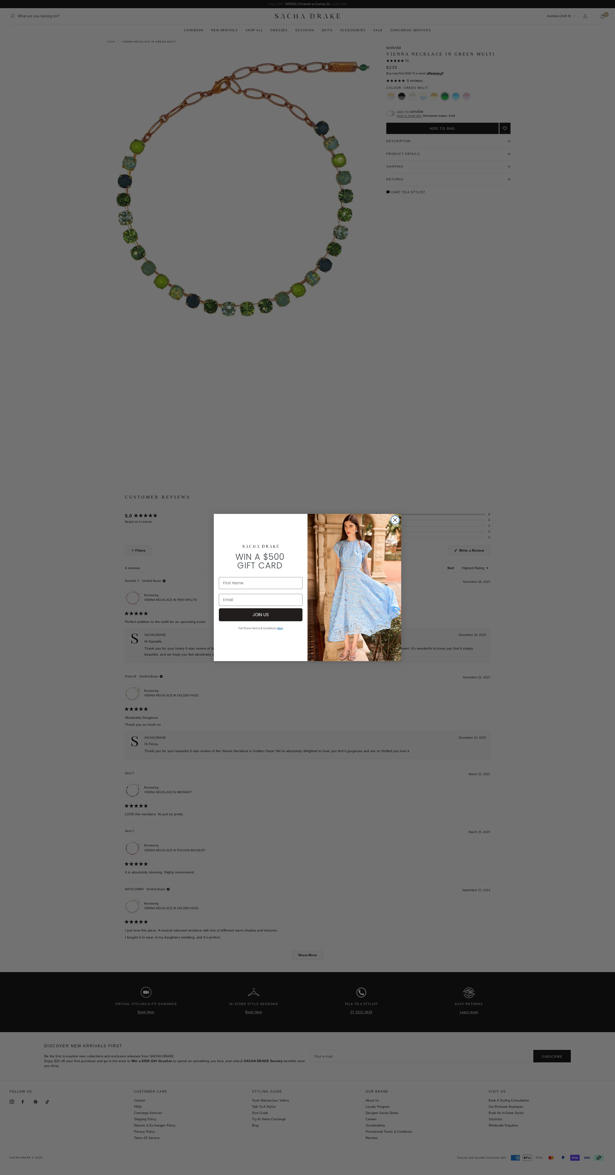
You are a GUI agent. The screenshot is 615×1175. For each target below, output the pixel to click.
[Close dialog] (395, 520)
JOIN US (260, 615)
